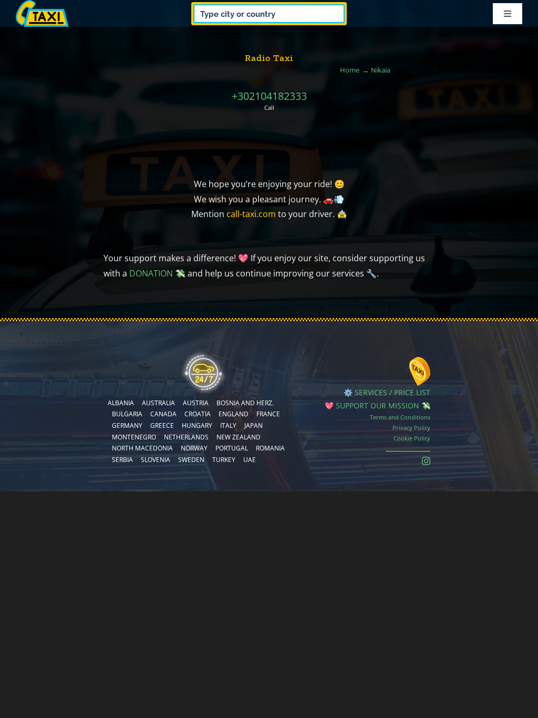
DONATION (151, 273)
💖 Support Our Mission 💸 (377, 406)
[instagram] (426, 461)
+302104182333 (269, 96)
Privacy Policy (411, 428)
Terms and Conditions (400, 417)
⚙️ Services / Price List (387, 392)
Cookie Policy (412, 438)
